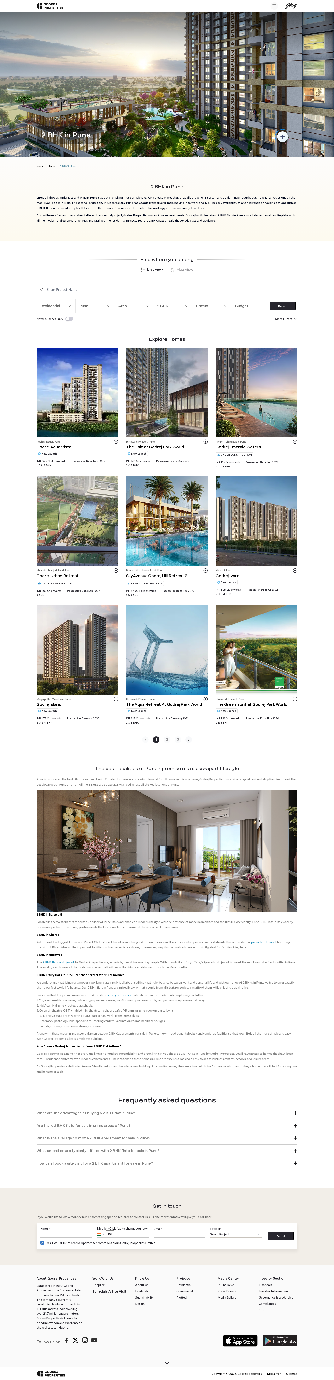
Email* (158, 1106)
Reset (282, 306)
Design (140, 1181)
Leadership (142, 1168)
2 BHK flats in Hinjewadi (58, 840)
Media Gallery (227, 1175)
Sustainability (144, 1175)
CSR (262, 1187)
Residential (183, 1162)
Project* (216, 1106)
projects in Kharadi (263, 819)
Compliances (267, 1181)
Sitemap (291, 1251)
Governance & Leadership (276, 1175)
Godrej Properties (119, 872)
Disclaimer (274, 1251)
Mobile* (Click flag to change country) (122, 1108)
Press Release (227, 1168)
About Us (141, 1162)
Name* (45, 1106)
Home (40, 166)
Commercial (184, 1168)
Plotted (181, 1175)
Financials (265, 1162)
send (281, 1113)
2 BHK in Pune (68, 166)
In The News (226, 1162)
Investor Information (273, 1168)
